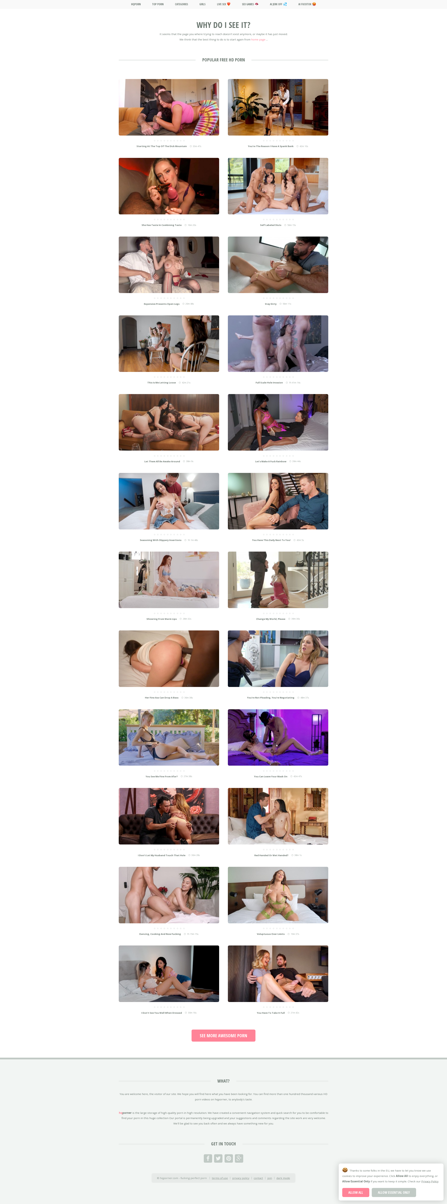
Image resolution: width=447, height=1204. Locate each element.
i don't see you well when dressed (161, 1012)
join (269, 1178)
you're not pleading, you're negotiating (270, 697)
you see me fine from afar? (162, 776)
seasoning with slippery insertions (160, 540)
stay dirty (271, 303)
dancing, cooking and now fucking (160, 934)
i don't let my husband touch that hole (161, 855)
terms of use (220, 1178)
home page (258, 39)
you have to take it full (271, 1012)
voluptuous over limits (271, 934)
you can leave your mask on (270, 776)
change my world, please (270, 618)
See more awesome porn (223, 1035)
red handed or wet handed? (271, 855)
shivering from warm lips (161, 618)
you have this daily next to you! (271, 540)
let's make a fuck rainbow (270, 461)
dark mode (283, 1178)
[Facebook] (208, 1158)
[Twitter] (218, 1158)
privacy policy (240, 1178)
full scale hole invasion (269, 382)
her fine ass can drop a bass (161, 697)
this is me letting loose (161, 382)
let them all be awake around (162, 461)
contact (258, 1178)
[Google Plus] (239, 1158)
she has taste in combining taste (162, 225)
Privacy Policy (429, 1181)
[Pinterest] (229, 1158)
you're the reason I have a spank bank (271, 146)
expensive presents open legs (161, 303)
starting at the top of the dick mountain (162, 146)
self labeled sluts (270, 225)
